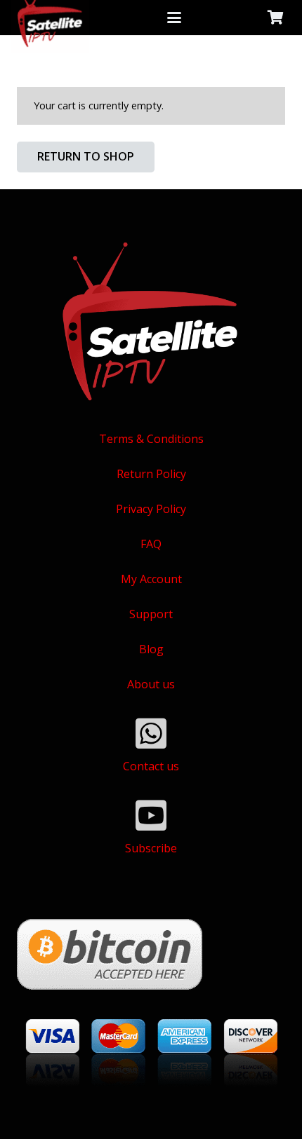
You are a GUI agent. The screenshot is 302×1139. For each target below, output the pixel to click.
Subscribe (151, 848)
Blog (151, 649)
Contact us (151, 766)
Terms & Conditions (151, 438)
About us (151, 684)
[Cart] (275, 17)
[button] (175, 18)
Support (151, 614)
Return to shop (85, 156)
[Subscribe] (151, 815)
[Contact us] (151, 733)
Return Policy (151, 474)
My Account (151, 579)
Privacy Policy (151, 509)
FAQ (151, 544)
